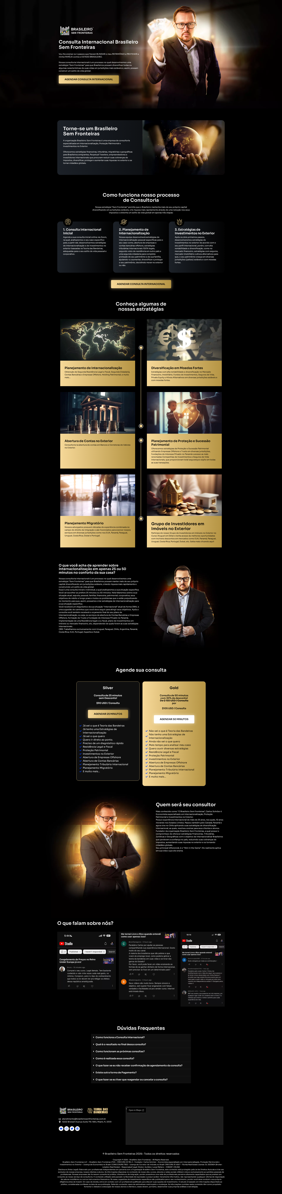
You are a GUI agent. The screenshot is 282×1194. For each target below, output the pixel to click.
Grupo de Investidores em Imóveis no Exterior (177, 526)
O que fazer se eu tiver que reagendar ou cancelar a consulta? (132, 1079)
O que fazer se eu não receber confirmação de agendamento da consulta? (139, 1065)
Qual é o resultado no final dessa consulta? (121, 1044)
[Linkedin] (77, 1128)
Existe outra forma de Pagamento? (116, 1072)
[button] (141, 1037)
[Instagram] (66, 1128)
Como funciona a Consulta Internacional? (120, 1037)
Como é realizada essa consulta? (115, 1058)
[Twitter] (72, 1128)
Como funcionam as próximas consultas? (120, 1051)
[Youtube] (61, 1128)
